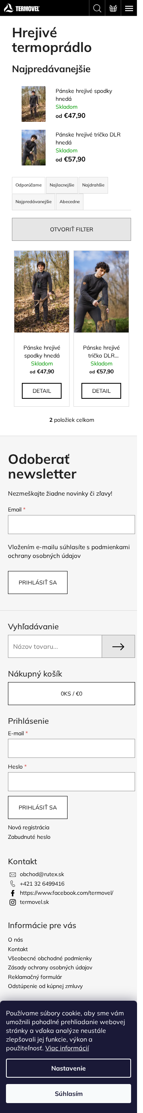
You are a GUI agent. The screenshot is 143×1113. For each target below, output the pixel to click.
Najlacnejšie (62, 185)
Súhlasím (69, 1094)
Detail (42, 390)
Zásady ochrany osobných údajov (50, 967)
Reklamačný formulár (35, 976)
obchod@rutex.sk (42, 874)
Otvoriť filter (71, 229)
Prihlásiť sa (38, 582)
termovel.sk (34, 901)
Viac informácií (67, 1048)
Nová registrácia (28, 827)
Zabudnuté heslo (29, 836)
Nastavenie (68, 1068)
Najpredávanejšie (33, 201)
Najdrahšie (93, 185)
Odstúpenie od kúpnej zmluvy (45, 986)
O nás (15, 939)
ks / (71, 693)
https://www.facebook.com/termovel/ (66, 892)
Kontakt (18, 949)
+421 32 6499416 (42, 883)
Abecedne (70, 201)
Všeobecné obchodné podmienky (50, 958)
